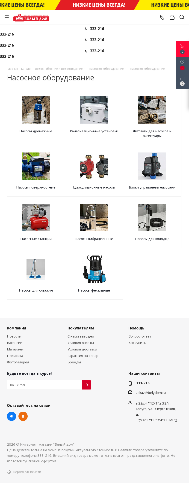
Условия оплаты (81, 342)
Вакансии (14, 342)
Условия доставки (82, 349)
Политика (15, 355)
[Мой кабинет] (172, 17)
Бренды (74, 362)
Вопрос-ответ (139, 336)
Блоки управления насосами (152, 187)
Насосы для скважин (36, 290)
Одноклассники (23, 416)
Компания (16, 328)
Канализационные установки (94, 131)
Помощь (136, 328)
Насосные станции (36, 238)
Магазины (15, 349)
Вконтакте (11, 416)
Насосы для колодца (152, 238)
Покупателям (81, 328)
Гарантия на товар (83, 355)
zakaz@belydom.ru (151, 392)
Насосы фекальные (94, 290)
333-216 (97, 28)
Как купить (137, 342)
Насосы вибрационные (94, 238)
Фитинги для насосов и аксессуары (152, 133)
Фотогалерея (18, 362)
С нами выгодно (81, 336)
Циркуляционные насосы (94, 187)
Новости (14, 336)
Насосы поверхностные (36, 187)
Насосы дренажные (35, 131)
